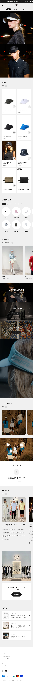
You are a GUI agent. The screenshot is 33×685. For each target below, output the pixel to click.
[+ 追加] (14, 106)
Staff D (26, 277)
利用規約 (3, 653)
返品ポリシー (4, 661)
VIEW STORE (16, 594)
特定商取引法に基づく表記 (7, 656)
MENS (10, 204)
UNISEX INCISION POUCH (8, 189)
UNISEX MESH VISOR (7, 111)
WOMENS (17, 204)
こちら (19, 481)
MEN (24, 9)
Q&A (2, 663)
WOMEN (16, 9)
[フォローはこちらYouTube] (6, 671)
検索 (2, 651)
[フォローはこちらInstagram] (2, 671)
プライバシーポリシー (6, 658)
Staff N (3, 277)
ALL (9, 9)
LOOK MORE (16, 294)
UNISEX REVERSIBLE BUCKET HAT (7, 163)
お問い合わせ (4, 665)
